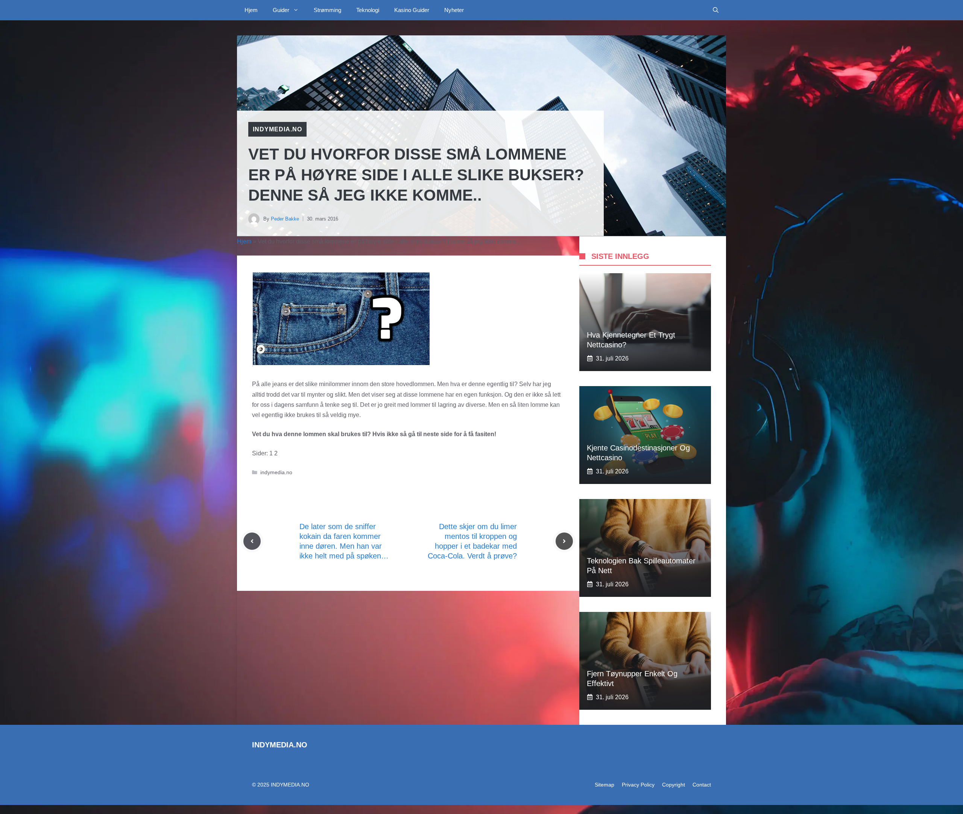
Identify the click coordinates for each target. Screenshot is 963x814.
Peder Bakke (285, 219)
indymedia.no (277, 129)
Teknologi (367, 10)
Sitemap (604, 785)
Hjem (251, 10)
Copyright (673, 785)
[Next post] (564, 541)
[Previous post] (252, 541)
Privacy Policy (638, 785)
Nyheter (454, 10)
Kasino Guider (411, 10)
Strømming (327, 10)
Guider (281, 10)
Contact (702, 785)
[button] (715, 10)
